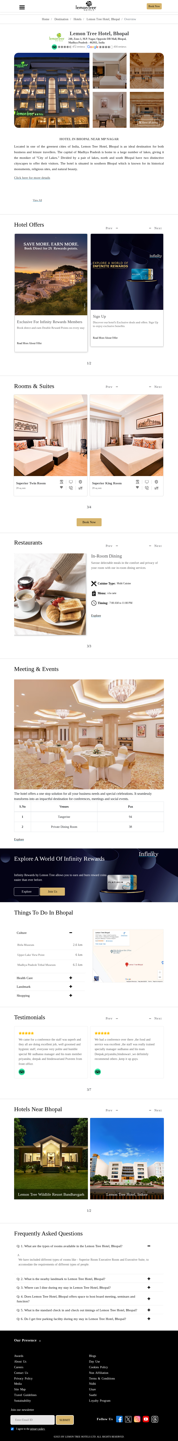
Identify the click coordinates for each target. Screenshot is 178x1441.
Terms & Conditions (102, 1378)
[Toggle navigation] (21, 5)
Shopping (23, 995)
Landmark (24, 986)
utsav (92, 1389)
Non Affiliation (98, 1373)
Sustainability (22, 1400)
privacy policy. (37, 1428)
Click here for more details (32, 177)
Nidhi (92, 1383)
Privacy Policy (23, 1378)
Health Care (25, 978)
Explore (96, 615)
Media (18, 1383)
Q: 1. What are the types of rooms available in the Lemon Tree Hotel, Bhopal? (69, 1246)
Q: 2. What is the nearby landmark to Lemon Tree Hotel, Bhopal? (61, 1279)
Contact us (21, 1373)
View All (37, 200)
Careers (18, 1367)
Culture (22, 933)
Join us (52, 891)
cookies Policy (98, 1367)
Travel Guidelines (25, 1395)
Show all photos (149, 122)
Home (45, 19)
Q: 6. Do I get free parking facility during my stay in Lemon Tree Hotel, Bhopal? (71, 1319)
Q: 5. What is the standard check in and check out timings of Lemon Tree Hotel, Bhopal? (77, 1310)
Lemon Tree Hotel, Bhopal (103, 19)
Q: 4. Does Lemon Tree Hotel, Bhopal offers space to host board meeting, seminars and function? (76, 1299)
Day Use (94, 1361)
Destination (61, 19)
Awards (18, 1356)
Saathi (93, 1395)
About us (20, 1361)
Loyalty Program (99, 1400)
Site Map (20, 1389)
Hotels (77, 19)
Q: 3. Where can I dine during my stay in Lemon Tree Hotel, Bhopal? (64, 1287)
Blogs (92, 1356)
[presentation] (111, 228)
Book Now (89, 522)
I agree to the (30, 1428)
